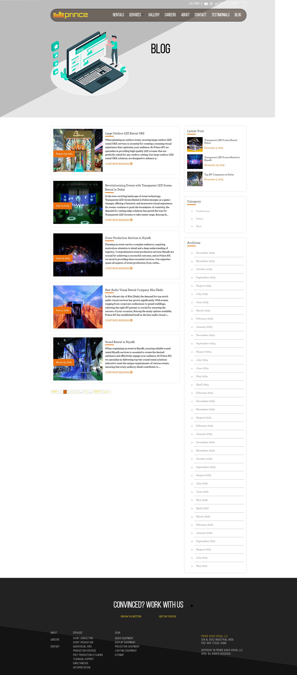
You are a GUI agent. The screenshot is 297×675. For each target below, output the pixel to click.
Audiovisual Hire (82, 646)
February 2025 (204, 318)
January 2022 (204, 533)
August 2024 (203, 351)
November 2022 (205, 450)
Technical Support (83, 659)
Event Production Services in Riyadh (128, 237)
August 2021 (203, 549)
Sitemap (119, 655)
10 (86, 392)
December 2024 (205, 335)
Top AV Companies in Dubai (219, 174)
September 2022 (206, 467)
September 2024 (206, 343)
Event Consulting (83, 638)
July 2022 (202, 483)
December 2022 (205, 442)
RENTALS (118, 15)
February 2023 (204, 425)
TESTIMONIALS (221, 15)
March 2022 (203, 516)
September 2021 (205, 541)
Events (199, 219)
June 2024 (202, 368)
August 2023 (203, 417)
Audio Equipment (124, 638)
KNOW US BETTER (131, 616)
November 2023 (205, 409)
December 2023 (205, 401)
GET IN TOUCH (167, 616)
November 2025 (205, 261)
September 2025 (206, 277)
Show (199, 226)
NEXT (97, 392)
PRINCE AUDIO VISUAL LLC (214, 636)
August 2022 (203, 475)
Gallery (154, 15)
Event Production (83, 642)
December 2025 (205, 252)
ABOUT (185, 15)
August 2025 (203, 285)
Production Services (84, 650)
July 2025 (202, 294)
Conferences (203, 211)
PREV (55, 392)
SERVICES (135, 15)
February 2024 (204, 392)
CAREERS (170, 15)
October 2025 (204, 269)
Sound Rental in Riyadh (120, 342)
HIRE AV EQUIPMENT (228, 4)
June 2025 (202, 302)
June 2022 (202, 491)
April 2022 (202, 508)
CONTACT (200, 15)
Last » (106, 392)
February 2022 (204, 524)
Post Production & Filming (88, 655)
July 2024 (202, 360)
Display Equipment (125, 642)
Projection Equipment (127, 646)
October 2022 (204, 458)
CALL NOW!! (194, 3)
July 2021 (202, 557)
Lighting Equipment (126, 650)
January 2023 (204, 434)
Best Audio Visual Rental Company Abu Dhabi (134, 289)
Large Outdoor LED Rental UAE (125, 133)
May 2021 (201, 566)
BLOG (238, 15)
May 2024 (202, 376)
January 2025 (204, 327)
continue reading (117, 164)
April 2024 (202, 384)
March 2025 (203, 310)
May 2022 (202, 500)
